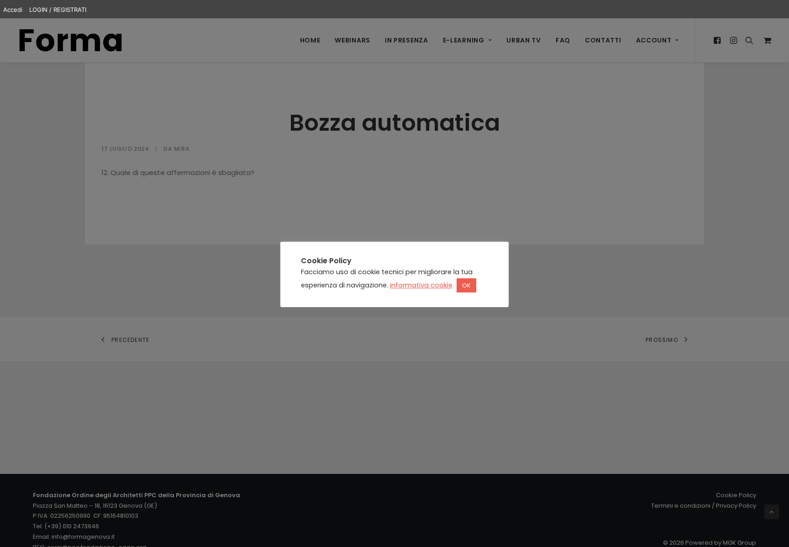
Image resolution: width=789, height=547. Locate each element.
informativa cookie (421, 285)
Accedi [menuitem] (12, 9)
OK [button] (466, 285)
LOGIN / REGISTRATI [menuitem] (57, 9)
